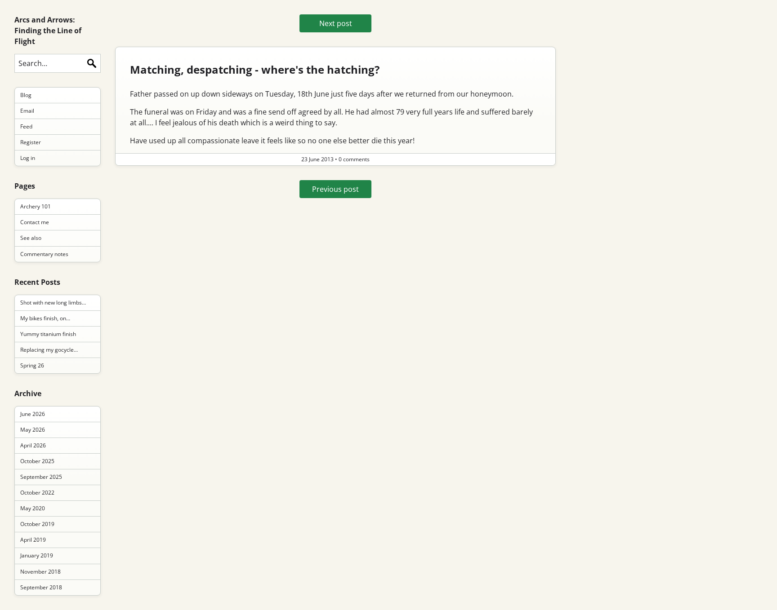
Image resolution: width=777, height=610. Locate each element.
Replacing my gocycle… (49, 350)
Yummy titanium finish (48, 334)
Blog (25, 95)
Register (30, 142)
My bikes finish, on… (45, 318)
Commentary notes (44, 254)
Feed (26, 126)
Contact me (34, 222)
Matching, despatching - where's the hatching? (255, 69)
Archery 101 (35, 206)
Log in (27, 158)
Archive (27, 393)
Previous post (335, 189)
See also (30, 238)
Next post (335, 23)
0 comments (354, 159)
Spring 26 (32, 365)
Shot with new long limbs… (53, 302)
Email (27, 111)
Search (92, 63)
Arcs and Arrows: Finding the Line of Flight (47, 30)
